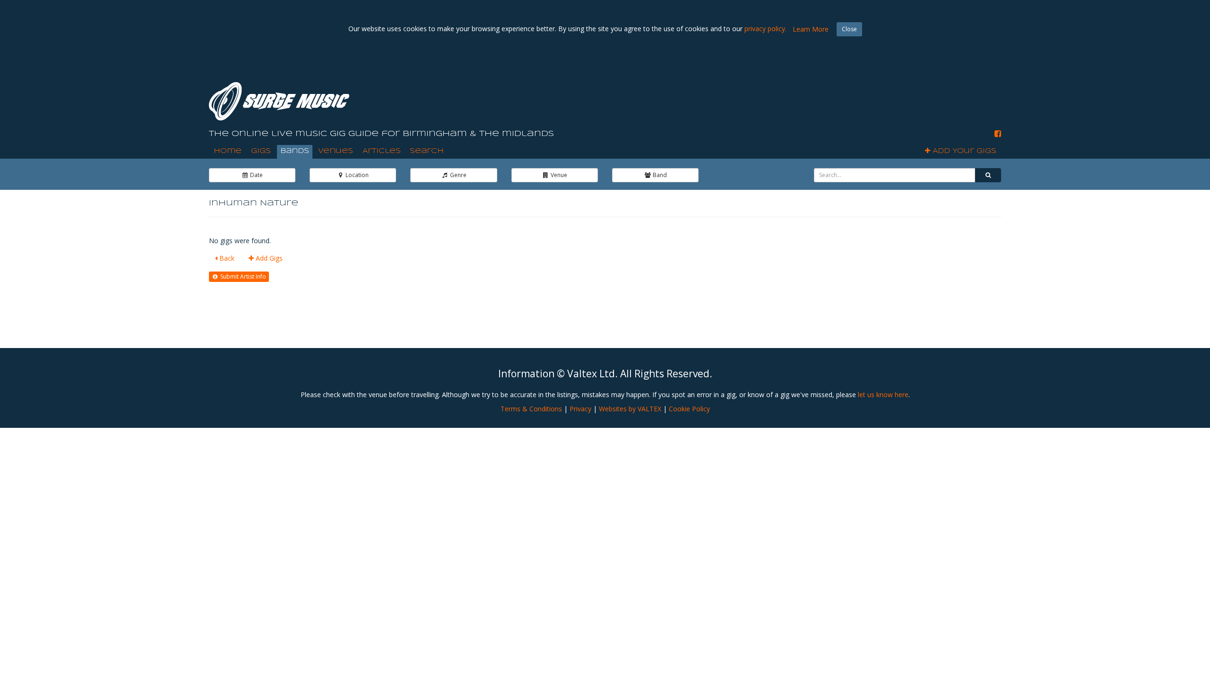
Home (228, 151)
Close (849, 29)
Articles (382, 151)
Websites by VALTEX (630, 408)
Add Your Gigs (963, 151)
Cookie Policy (689, 408)
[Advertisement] (829, 94)
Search (427, 151)
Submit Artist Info (242, 276)
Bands (294, 151)
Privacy (580, 408)
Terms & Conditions (531, 408)
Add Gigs (268, 258)
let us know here (883, 394)
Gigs (261, 151)
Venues (335, 151)
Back (225, 258)
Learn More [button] (811, 29)
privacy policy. (765, 28)
